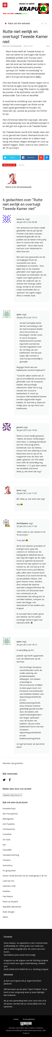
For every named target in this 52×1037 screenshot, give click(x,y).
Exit (4, 844)
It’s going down (9, 870)
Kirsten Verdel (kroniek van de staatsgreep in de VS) (25, 875)
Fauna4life (7, 850)
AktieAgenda (8, 819)
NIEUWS (21, 165)
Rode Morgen (9, 912)
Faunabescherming (11, 855)
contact (30, 1003)
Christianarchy (9, 829)
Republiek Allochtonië (12, 906)
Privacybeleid (29, 1019)
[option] (27, 23)
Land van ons (8, 881)
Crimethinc (7, 834)
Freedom (7, 860)
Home (16, 1019)
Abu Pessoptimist (10, 813)
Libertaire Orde (9, 886)
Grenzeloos (8, 865)
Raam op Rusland (10, 901)
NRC (38, 76)
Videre (5, 917)
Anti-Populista (9, 824)
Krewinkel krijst (9, 808)
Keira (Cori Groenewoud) (12, 46)
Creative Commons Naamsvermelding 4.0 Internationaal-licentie (24, 1029)
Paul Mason (8, 896)
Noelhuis (6, 891)
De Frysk (6, 839)
